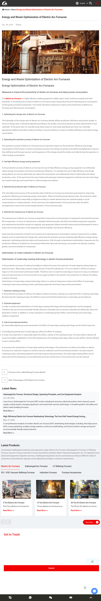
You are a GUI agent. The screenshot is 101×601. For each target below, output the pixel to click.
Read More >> (8, 411)
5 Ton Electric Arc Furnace (13, 503)
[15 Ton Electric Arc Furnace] (50, 489)
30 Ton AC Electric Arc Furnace (83, 503)
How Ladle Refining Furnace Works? (31, 372)
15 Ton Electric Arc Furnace (48, 503)
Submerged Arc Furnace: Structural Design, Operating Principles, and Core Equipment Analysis (42, 394)
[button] (3, 522)
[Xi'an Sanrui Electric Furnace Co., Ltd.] (4, 3)
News (13, 10)
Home (7, 10)
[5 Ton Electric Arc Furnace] (16, 489)
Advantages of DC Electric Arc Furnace (28, 380)
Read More (89, 522)
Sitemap (69, 588)
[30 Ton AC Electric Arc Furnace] (84, 489)
